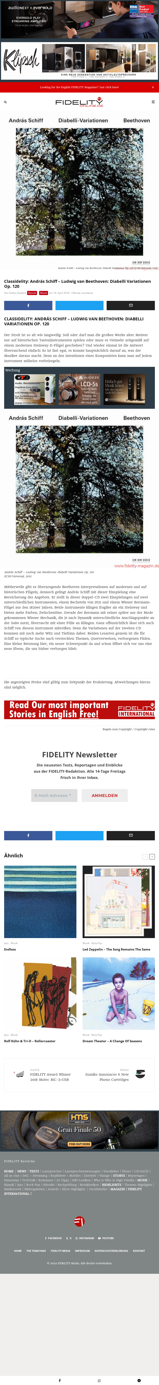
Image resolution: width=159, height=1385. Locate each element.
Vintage (104, 1175)
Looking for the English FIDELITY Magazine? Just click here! (79, 87)
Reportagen (136, 1175)
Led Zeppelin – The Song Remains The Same (116, 949)
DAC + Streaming (35, 1175)
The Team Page (36, 1251)
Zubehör (90, 1175)
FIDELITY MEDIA (60, 1251)
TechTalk (28, 1180)
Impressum (82, 1251)
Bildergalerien (34, 1189)
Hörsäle (48, 1184)
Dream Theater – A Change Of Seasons (112, 1041)
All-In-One (11, 1175)
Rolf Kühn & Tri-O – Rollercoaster (29, 1041)
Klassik (32, 293)
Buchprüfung (67, 1184)
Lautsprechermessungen (82, 1171)
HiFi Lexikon (81, 1180)
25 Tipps (62, 1180)
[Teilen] (28, 305)
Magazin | (119, 1189)
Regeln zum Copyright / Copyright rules (129, 729)
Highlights (111, 1184)
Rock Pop (97, 943)
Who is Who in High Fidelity (114, 1180)
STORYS (119, 1175)
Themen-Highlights (138, 1184)
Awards (53, 1189)
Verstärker (111, 1171)
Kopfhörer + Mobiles (66, 1175)
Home (8, 1171)
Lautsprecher (52, 1171)
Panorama (11, 1180)
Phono (126, 1171)
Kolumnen (46, 1180)
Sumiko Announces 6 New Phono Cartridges (107, 1075)
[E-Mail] (131, 305)
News (21, 1171)
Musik (43, 293)
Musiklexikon (89, 1184)
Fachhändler (98, 1189)
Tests (34, 1171)
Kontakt (139, 1251)
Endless (10, 949)
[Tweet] (79, 305)
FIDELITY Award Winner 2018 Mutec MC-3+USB (50, 1075)
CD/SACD (141, 1171)
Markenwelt (12, 1189)
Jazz (6, 943)
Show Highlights (73, 1189)
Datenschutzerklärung (111, 1251)
